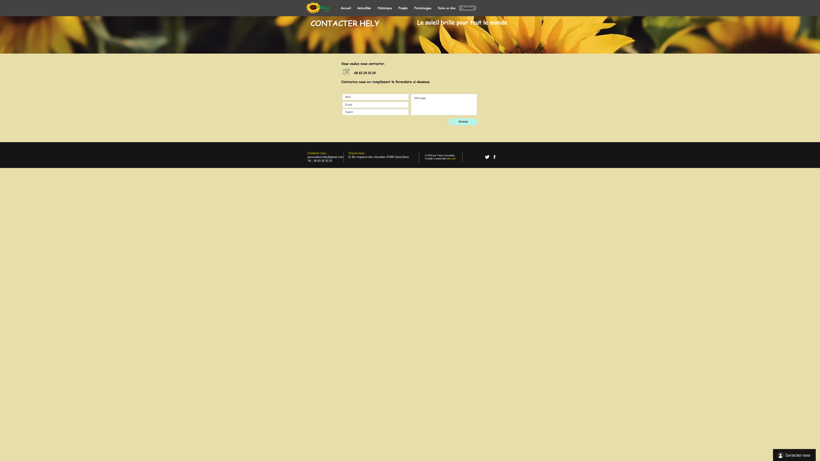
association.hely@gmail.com (325, 157)
